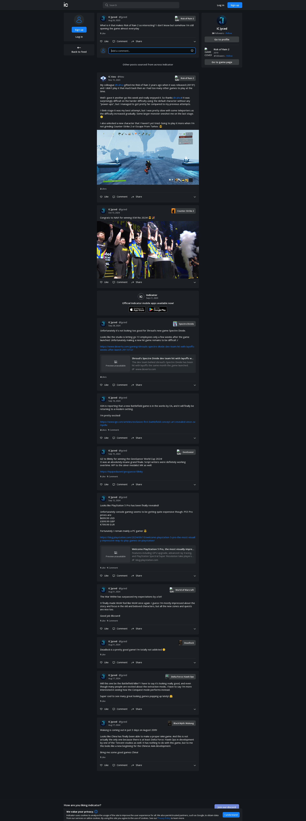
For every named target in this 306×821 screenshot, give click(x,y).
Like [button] (103, 33)
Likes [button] (103, 188)
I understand (231, 814)
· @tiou (116, 76)
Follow (229, 33)
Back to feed (79, 51)
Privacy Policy (164, 818)
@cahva (119, 84)
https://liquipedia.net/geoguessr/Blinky (121, 471)
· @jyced (117, 17)
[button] (66, 5)
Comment (113, 429)
